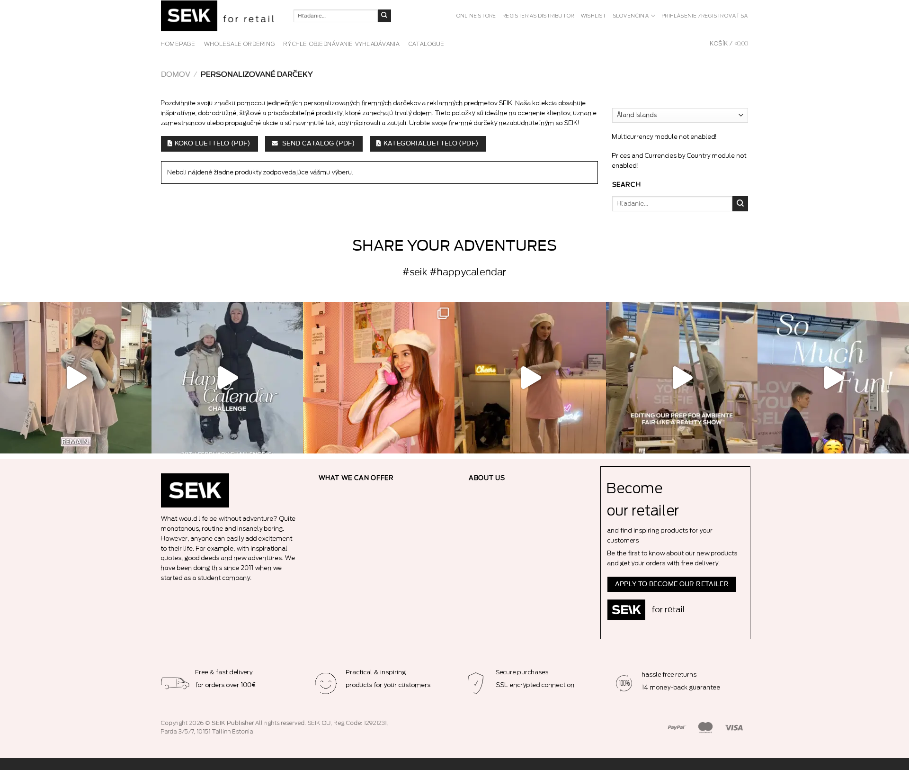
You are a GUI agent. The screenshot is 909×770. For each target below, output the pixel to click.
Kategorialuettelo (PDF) (431, 143)
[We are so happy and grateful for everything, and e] (76, 377)
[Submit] (384, 16)
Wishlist (593, 16)
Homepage (178, 44)
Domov (175, 74)
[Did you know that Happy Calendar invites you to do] (227, 377)
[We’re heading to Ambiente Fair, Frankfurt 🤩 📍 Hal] (833, 377)
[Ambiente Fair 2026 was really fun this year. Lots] (378, 377)
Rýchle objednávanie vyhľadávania (342, 44)
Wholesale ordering (239, 44)
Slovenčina (631, 16)
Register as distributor (538, 16)
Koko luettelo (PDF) (212, 143)
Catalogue (427, 44)
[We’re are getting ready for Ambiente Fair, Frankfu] (682, 377)
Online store (476, 16)
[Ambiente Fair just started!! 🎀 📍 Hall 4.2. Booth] (530, 377)
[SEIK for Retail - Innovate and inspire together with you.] (220, 15)
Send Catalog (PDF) (318, 143)
